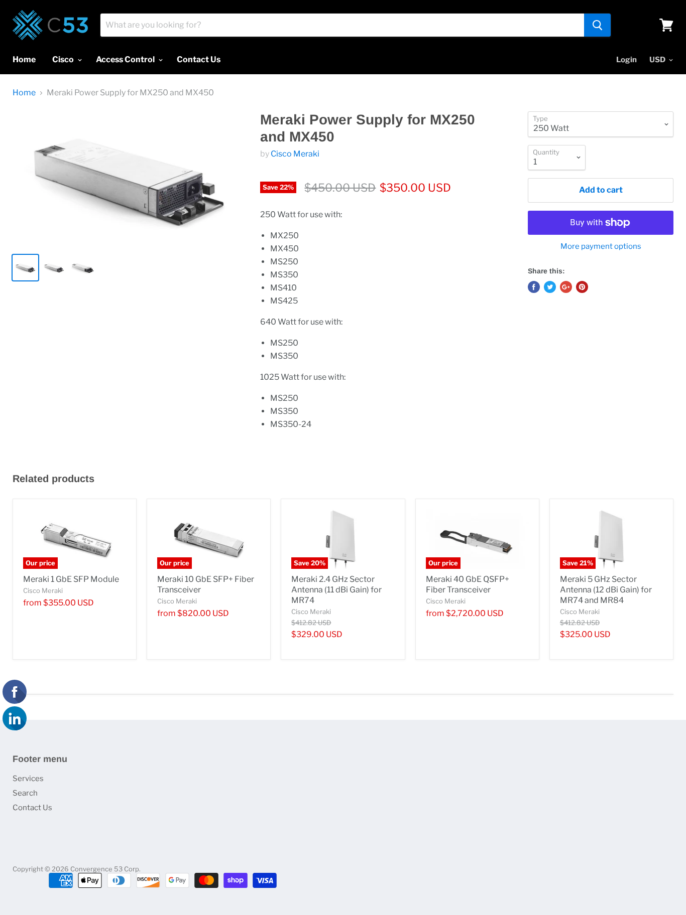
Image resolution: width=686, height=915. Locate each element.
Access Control (126, 59)
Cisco (63, 59)
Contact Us (198, 59)
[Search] (597, 25)
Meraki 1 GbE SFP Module (71, 579)
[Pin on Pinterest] (582, 287)
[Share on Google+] (566, 287)
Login (626, 59)
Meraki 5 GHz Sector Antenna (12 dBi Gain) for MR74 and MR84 (606, 589)
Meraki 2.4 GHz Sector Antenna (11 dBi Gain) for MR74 (336, 589)
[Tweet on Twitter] (550, 287)
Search (25, 793)
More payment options (600, 246)
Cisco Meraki (295, 154)
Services (28, 778)
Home (24, 59)
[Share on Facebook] (534, 287)
